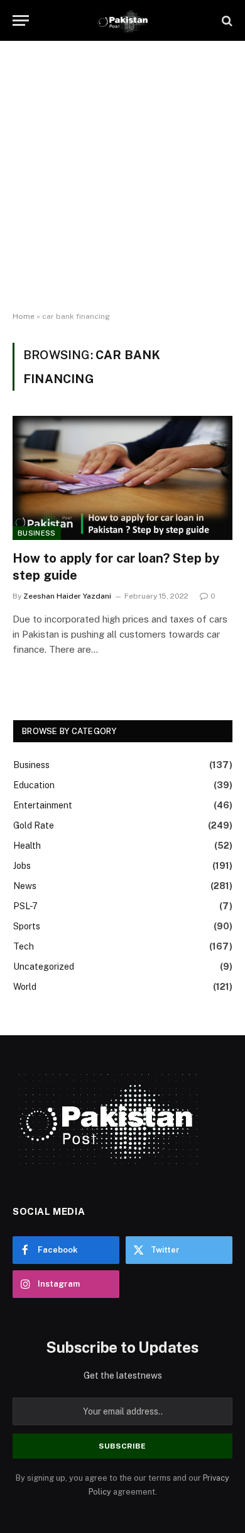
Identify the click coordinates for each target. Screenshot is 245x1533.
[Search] (225, 20)
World (24, 987)
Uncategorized (43, 967)
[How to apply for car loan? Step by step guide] (122, 478)
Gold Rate (33, 825)
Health (27, 846)
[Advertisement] (122, 176)
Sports (26, 926)
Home (24, 316)
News (24, 886)
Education (34, 785)
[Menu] (21, 20)
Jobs (22, 866)
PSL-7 (25, 906)
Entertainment (42, 805)
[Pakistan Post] (122, 20)
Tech (23, 946)
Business (37, 533)
